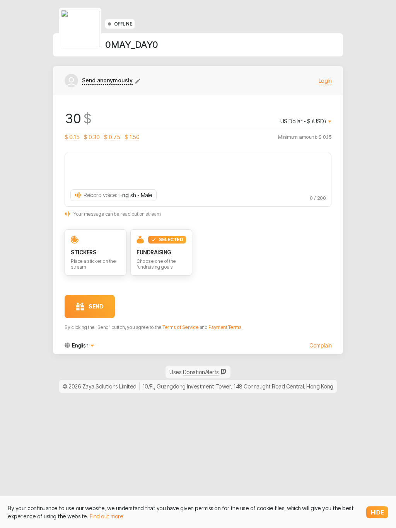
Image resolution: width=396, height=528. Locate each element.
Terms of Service (180, 327)
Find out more (106, 516)
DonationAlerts (201, 372)
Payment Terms (225, 327)
